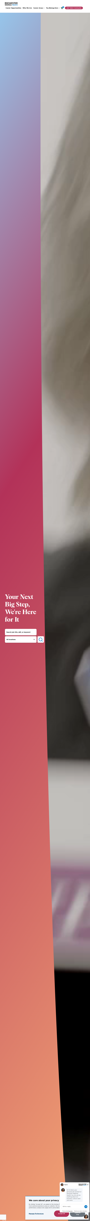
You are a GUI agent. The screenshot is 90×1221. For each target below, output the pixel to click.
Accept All (61, 1213)
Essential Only (77, 1213)
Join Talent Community (73, 8)
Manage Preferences (36, 1213)
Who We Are (27, 8)
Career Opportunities (13, 8)
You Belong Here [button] (52, 8)
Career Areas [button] (38, 8)
